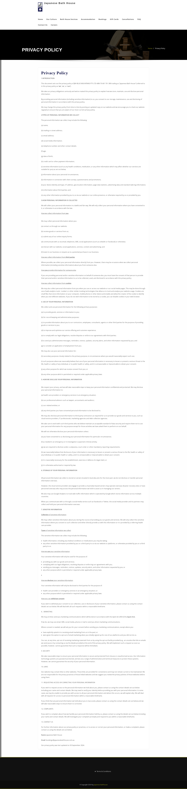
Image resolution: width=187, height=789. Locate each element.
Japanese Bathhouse (101, 785)
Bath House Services (69, 19)
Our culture (51, 19)
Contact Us (42, 25)
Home (40, 19)
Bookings (103, 19)
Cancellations (128, 19)
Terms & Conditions (104, 771)
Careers (54, 25)
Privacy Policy (160, 48)
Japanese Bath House (59, 3)
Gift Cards (114, 19)
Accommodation (88, 19)
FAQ (139, 19)
